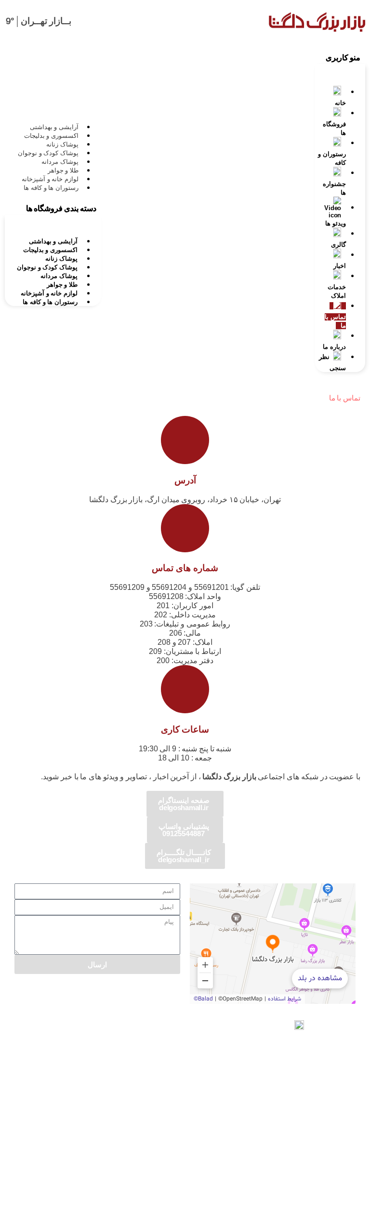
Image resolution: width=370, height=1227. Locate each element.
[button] (340, 56)
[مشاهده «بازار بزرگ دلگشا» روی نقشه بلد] (273, 943)
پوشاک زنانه (62, 144)
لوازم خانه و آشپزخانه (50, 179)
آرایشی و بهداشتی (54, 127)
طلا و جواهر (63, 170)
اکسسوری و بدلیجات (51, 135)
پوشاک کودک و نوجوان (48, 153)
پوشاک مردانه (60, 161)
